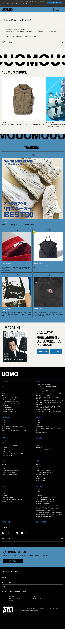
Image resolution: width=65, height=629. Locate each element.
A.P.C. (35, 267)
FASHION (4, 122)
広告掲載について (12, 600)
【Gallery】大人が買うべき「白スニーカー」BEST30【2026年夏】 (18, 225)
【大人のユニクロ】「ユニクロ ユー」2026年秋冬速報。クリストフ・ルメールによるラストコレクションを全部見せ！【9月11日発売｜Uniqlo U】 (16, 268)
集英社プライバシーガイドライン (15, 598)
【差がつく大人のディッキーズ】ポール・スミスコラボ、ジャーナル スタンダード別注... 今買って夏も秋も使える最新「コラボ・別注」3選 (48, 314)
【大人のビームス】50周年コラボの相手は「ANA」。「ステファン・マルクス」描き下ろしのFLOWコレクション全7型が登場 (16, 314)
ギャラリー (5, 222)
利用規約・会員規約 (37, 598)
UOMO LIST (49, 122)
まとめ (35, 310)
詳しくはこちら (55, 2)
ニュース (5, 310)
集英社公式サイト (12, 596)
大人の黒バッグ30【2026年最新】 (41, 265)
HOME (3, 60)
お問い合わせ (36, 596)
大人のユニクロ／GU (7, 265)
